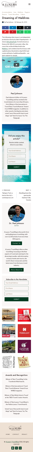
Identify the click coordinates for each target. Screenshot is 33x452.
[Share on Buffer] (27, 27)
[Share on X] (20, 27)
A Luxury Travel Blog (12, 442)
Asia (15, 12)
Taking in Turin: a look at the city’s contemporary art (7, 193)
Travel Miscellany (13, 14)
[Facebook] (12, 448)
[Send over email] (20, 32)
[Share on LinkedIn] (12, 27)
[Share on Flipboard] (5, 32)
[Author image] (3, 22)
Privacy (24, 434)
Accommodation (7, 12)
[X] (16, 448)
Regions (27, 12)
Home (8, 434)
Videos (23, 14)
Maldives (20, 12)
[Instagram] (20, 448)
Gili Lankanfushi (11, 42)
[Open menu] (29, 4)
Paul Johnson (9, 22)
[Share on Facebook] (5, 27)
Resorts (4, 14)
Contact (16, 434)
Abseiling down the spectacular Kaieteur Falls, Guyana (25, 195)
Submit (16, 167)
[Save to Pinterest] (12, 32)
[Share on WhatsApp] (27, 32)
